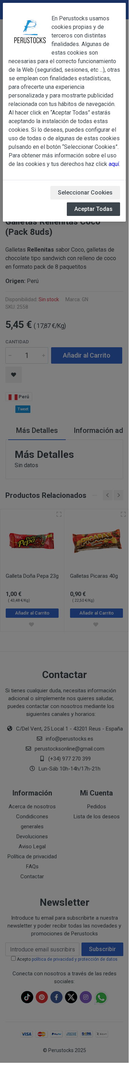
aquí (114, 164)
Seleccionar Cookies (85, 192)
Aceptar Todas (93, 209)
